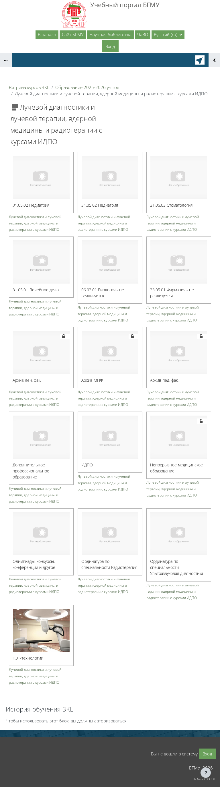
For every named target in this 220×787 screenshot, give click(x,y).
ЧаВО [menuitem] (142, 34)
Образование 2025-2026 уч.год (87, 87)
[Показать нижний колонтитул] (206, 772)
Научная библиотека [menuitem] (110, 34)
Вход (110, 46)
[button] (168, 34)
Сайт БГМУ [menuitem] (73, 34)
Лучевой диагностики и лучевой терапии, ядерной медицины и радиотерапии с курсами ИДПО (35, 223)
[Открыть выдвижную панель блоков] (214, 60)
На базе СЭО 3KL (204, 779)
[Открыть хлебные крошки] (6, 60)
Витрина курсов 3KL (29, 87)
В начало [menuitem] (47, 34)
